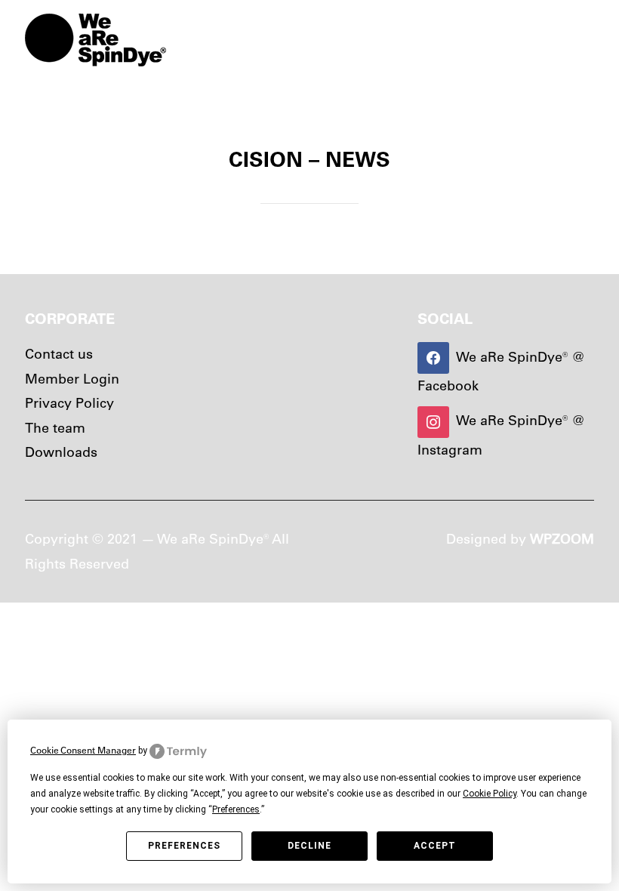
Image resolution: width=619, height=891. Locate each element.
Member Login (72, 378)
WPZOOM (562, 538)
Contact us (59, 353)
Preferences (184, 845)
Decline (309, 845)
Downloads (61, 452)
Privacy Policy (69, 403)
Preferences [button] (236, 809)
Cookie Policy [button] (489, 793)
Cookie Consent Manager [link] (83, 750)
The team (55, 427)
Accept (435, 845)
